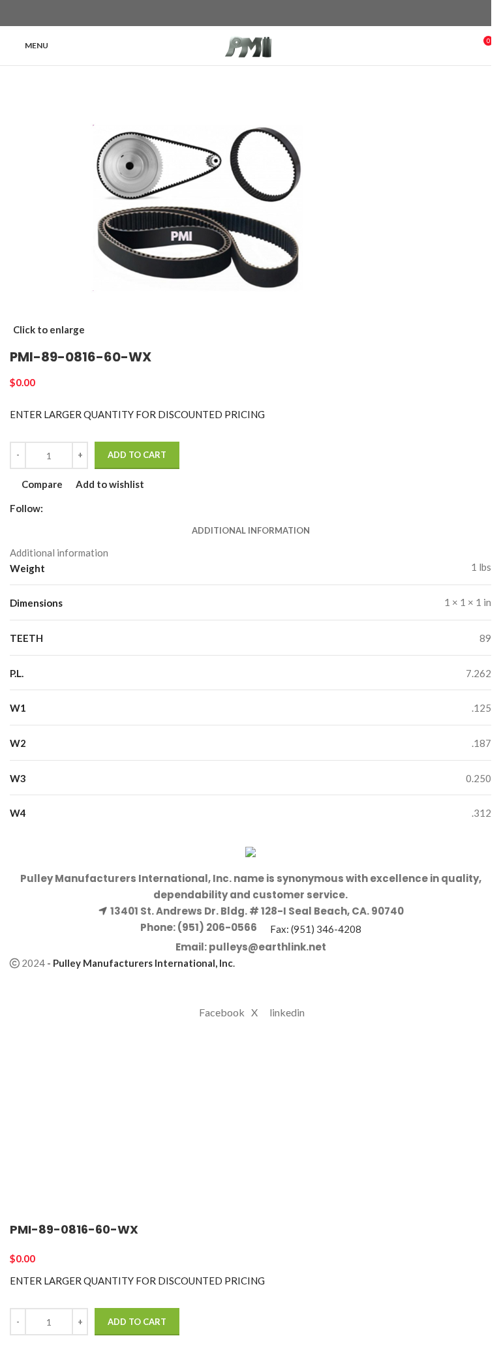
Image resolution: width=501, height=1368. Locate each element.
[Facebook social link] (227, 13)
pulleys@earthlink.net (267, 947)
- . (141, 963)
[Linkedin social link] (274, 13)
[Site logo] (251, 44)
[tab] (251, 531)
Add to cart (137, 454)
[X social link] (242, 13)
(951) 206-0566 (216, 927)
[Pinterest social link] (258, 13)
